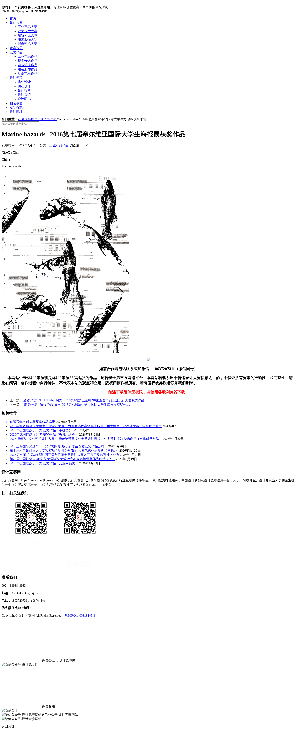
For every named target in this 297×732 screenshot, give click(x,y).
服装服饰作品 (27, 69)
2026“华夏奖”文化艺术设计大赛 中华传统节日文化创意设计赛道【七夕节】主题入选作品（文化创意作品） (86, 438)
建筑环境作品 (27, 65)
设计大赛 (16, 22)
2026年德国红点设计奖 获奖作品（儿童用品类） (44, 463)
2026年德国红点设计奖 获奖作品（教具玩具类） (44, 434)
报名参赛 (16, 103)
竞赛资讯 (16, 48)
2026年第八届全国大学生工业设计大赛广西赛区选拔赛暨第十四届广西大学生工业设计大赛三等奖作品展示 (86, 426)
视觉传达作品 (27, 60)
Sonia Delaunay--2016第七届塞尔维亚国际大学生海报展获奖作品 (76, 404)
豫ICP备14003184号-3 (80, 615)
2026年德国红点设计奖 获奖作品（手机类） (41, 430)
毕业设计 (24, 82)
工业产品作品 (27, 56)
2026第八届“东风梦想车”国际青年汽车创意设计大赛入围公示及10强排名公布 (64, 454)
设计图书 (24, 99)
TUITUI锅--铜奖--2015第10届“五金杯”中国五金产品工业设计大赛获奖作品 (83, 400)
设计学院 (16, 77)
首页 (13, 18)
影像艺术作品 (27, 73)
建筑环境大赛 (27, 35)
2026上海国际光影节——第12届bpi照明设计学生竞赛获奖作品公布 (57, 446)
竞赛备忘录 (18, 107)
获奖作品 (16, 52)
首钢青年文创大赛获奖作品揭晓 (32, 422)
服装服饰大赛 (27, 39)
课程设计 (24, 86)
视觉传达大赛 (27, 31)
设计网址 (16, 111)
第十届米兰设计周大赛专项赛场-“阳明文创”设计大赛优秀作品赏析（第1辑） (64, 450)
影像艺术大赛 (27, 43)
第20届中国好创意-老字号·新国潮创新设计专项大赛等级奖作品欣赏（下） (62, 459)
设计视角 (24, 90)
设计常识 (24, 94)
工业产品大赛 (27, 27)
